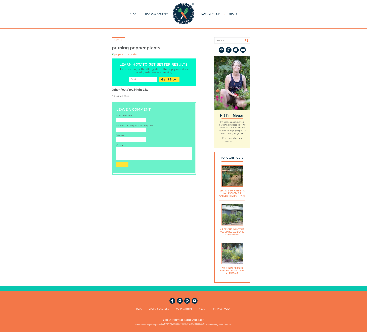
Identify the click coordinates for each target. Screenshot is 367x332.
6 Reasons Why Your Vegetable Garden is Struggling (232, 232)
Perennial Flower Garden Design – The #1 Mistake (232, 270)
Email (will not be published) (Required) (134, 125)
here (237, 141)
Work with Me (210, 14)
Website (120, 135)
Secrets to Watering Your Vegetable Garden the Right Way (232, 193)
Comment (121, 145)
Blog (133, 14)
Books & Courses (156, 14)
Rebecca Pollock (197, 325)
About (233, 14)
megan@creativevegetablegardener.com (183, 320)
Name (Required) (124, 116)
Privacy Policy (222, 309)
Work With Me (184, 309)
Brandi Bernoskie (225, 325)
